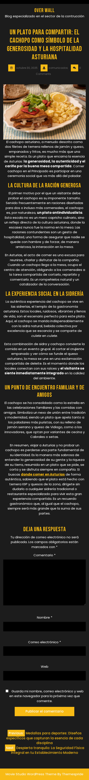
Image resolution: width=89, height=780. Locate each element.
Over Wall (44, 10)
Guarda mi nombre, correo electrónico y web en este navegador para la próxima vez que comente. (46, 696)
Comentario (44, 555)
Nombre (44, 617)
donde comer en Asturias (43, 474)
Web (44, 666)
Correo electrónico (44, 642)
